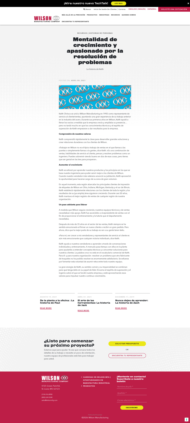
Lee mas (119, 3)
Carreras (121, 9)
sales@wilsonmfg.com (49, 400)
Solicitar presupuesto (127, 344)
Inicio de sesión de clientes (105, 9)
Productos (89, 386)
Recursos (82, 33)
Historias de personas (101, 33)
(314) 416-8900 (47, 394)
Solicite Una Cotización (174, 9)
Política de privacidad (95, 415)
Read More (46, 308)
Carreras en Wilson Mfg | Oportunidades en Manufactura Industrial (97, 380)
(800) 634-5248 (47, 397)
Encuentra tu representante (127, 355)
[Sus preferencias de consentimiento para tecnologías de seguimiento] (186, 419)
